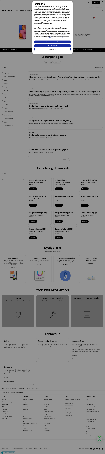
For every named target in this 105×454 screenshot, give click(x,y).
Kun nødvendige (52, 45)
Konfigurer (52, 49)
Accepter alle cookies (52, 42)
